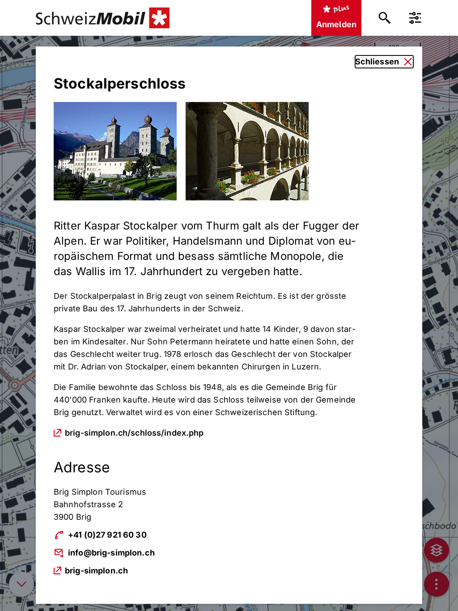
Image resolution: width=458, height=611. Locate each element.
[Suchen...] (384, 18)
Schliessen (377, 61)
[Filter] (415, 18)
